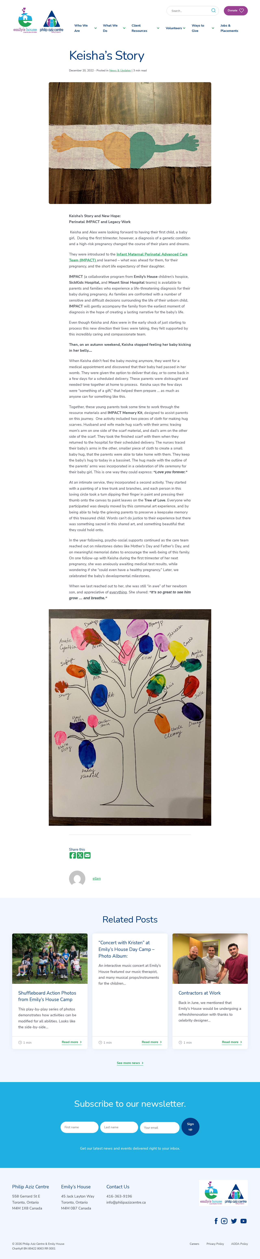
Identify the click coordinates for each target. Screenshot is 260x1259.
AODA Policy (239, 1244)
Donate (233, 10)
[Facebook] (216, 1221)
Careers (194, 1244)
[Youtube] (243, 1221)
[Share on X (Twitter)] (80, 856)
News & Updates (120, 70)
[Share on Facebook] (72, 856)
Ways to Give (198, 28)
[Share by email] (87, 856)
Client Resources (139, 28)
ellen (99, 878)
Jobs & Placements (229, 28)
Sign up (190, 1127)
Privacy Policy (215, 1244)
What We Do (110, 28)
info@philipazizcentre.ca (126, 1202)
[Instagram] (224, 1221)
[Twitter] (234, 1221)
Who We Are (81, 28)
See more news (128, 1063)
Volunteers (174, 28)
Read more (70, 1042)
